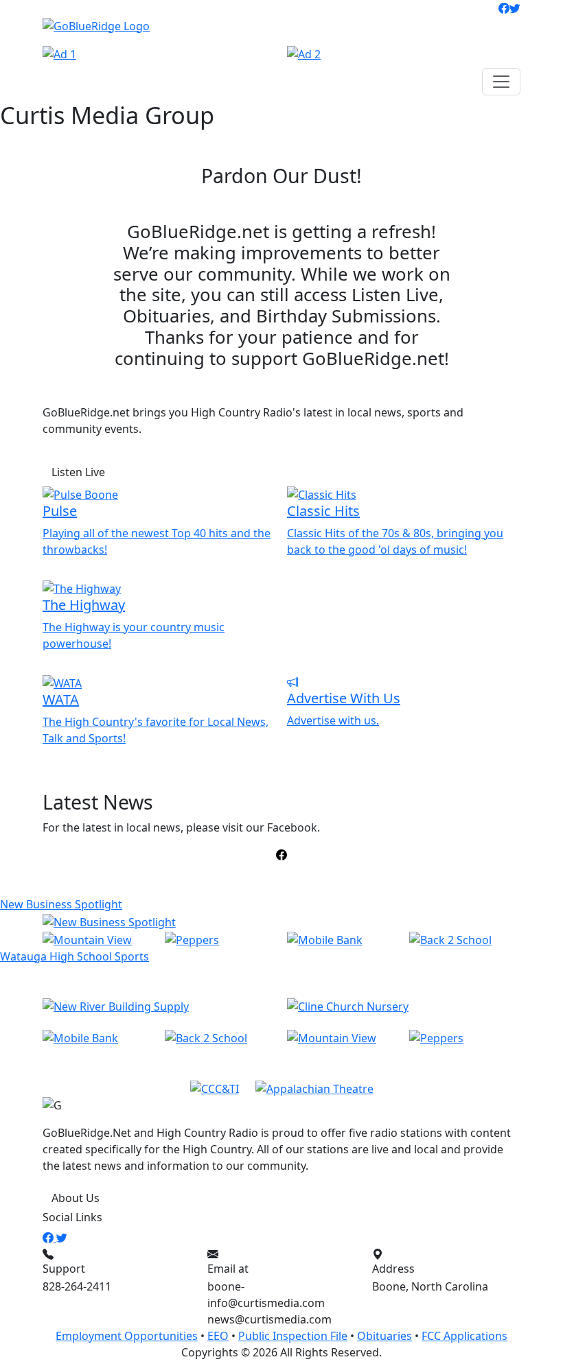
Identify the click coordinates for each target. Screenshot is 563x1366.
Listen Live (78, 472)
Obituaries (384, 1335)
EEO (218, 1335)
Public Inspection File (292, 1335)
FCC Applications (464, 1335)
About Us (75, 1197)
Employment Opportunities (127, 1335)
